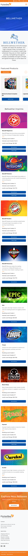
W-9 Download (4, 535)
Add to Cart (10, 99)
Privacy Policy (3, 554)
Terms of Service (10, 554)
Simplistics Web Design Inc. (21, 552)
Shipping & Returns (5, 533)
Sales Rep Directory (5, 540)
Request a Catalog (5, 537)
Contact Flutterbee (5, 538)
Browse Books (14, 147)
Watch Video (14, 150)
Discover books (6, 72)
